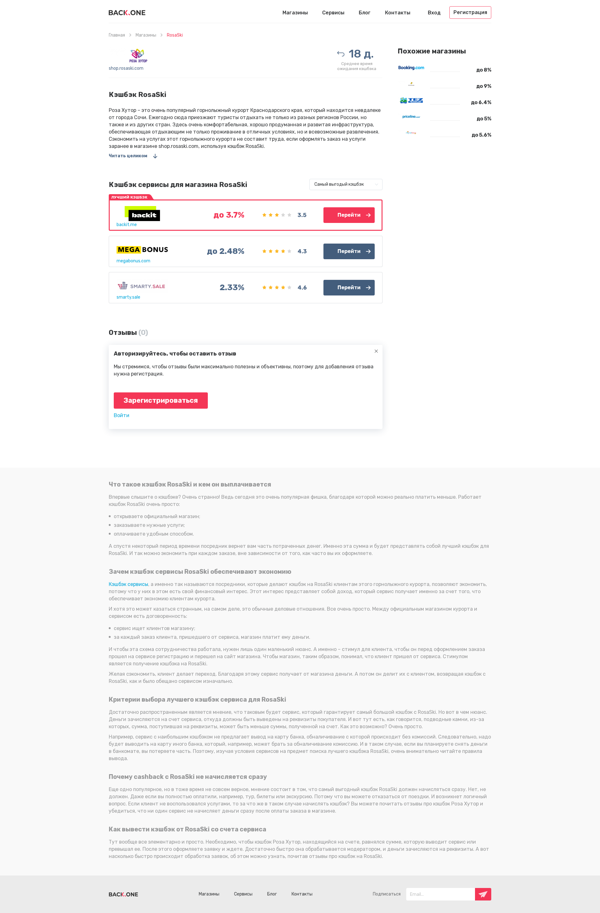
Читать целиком (128, 156)
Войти (121, 415)
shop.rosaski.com (126, 68)
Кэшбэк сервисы (128, 584)
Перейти (349, 215)
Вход (434, 13)
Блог (365, 13)
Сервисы (333, 13)
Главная (117, 35)
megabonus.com (133, 261)
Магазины (295, 13)
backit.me (127, 224)
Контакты (397, 13)
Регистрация (470, 12)
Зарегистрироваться (161, 400)
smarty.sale (128, 297)
